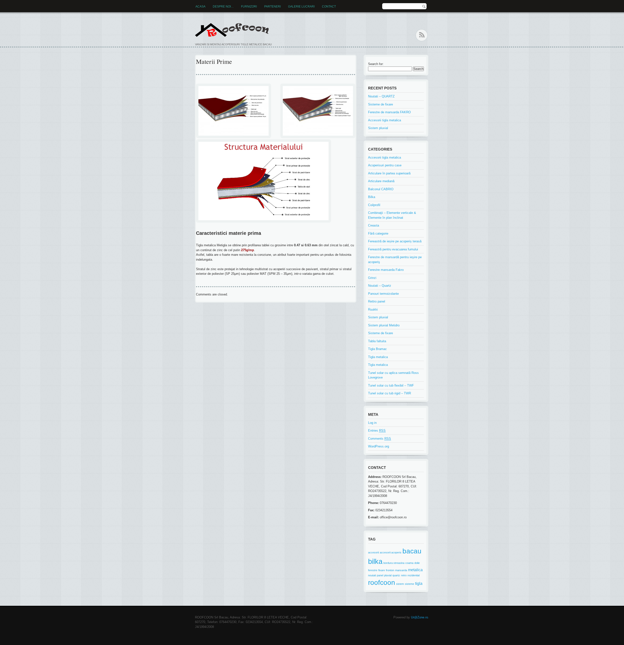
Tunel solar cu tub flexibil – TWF (391, 385)
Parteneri (272, 6)
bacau (411, 551)
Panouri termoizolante (383, 293)
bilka (375, 561)
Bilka (371, 197)
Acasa (200, 6)
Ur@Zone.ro (419, 617)
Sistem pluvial (378, 128)
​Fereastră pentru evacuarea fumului (393, 249)
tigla (418, 583)
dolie (417, 562)
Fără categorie (378, 233)
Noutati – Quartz (379, 285)
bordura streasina (393, 562)
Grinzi (372, 278)
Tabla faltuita (377, 341)
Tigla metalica (378, 357)
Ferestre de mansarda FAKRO (389, 112)
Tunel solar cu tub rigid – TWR (389, 393)
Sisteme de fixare (380, 104)
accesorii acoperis (390, 552)
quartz (396, 575)
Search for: (376, 64)
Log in (372, 423)
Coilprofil (374, 205)
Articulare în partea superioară (389, 173)
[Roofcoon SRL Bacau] (233, 29)
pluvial (387, 575)
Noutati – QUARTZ (381, 96)
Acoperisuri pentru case (384, 165)
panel (380, 575)
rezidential (413, 575)
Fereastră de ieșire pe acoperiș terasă (394, 241)
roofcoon (381, 582)
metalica (415, 570)
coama (409, 562)
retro (404, 575)
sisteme (409, 583)
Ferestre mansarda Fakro (386, 270)
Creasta (373, 225)
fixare (381, 570)
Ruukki (373, 309)
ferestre (372, 570)
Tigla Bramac (377, 349)
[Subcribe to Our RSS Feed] (422, 35)
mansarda (401, 570)
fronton (390, 570)
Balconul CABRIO (380, 189)
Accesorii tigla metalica (384, 120)
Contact (329, 6)
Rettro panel (376, 301)
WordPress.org (378, 446)
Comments (379, 438)
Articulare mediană (381, 181)
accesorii (373, 552)
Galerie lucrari (301, 6)
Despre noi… (223, 6)
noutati (372, 575)
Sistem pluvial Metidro (384, 325)
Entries (377, 430)
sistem (400, 583)
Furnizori (249, 6)
